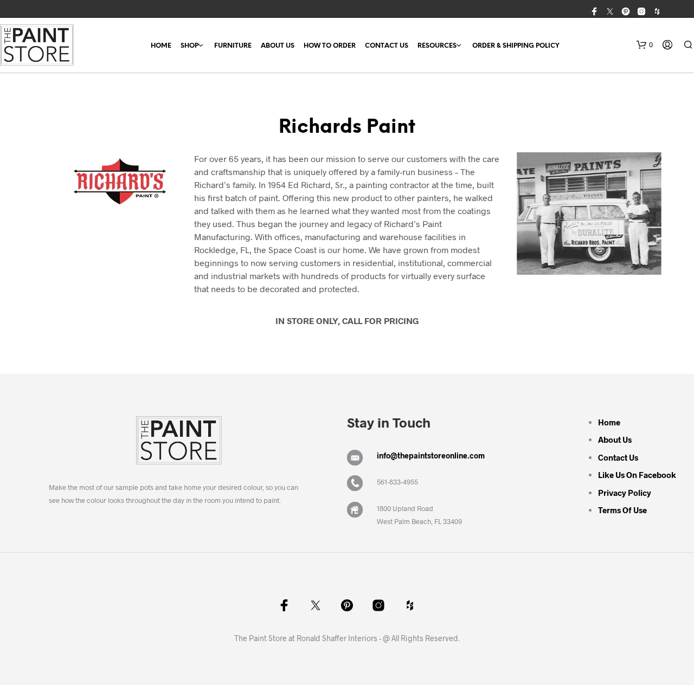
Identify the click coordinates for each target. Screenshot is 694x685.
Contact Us (386, 45)
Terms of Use (622, 510)
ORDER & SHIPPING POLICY (516, 45)
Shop (189, 45)
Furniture (233, 45)
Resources (437, 45)
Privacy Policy (624, 492)
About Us (277, 45)
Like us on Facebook (637, 475)
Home (161, 45)
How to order (330, 45)
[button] (645, 45)
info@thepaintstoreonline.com (431, 455)
